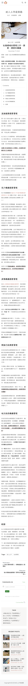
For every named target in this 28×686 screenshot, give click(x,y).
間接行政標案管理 (10, 98)
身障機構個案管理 (10, 96)
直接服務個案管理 (10, 90)
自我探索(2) (6, 620)
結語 (6, 104)
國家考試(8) (6, 623)
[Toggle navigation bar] (2, 2)
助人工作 (10, 42)
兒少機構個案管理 (10, 93)
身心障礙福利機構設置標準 (11, 284)
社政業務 (17, 42)
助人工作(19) (7, 616)
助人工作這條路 (14, 12)
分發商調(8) (15, 616)
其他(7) (5, 618)
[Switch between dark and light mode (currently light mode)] (25, 2)
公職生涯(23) (7, 613)
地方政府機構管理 (10, 101)
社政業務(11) (15, 620)
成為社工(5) (12, 618)
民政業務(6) (15, 613)
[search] (22, 2)
